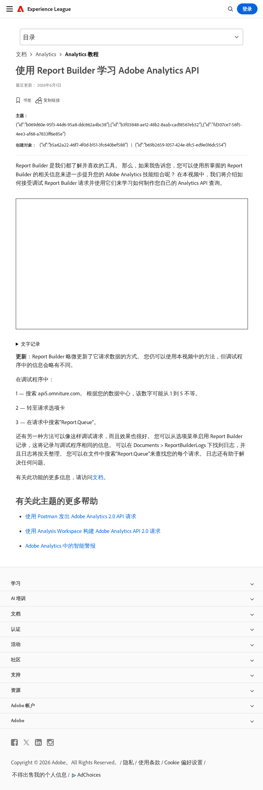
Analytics (46, 54)
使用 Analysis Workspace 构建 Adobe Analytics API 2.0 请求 (93, 530)
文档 (21, 54)
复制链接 (51, 100)
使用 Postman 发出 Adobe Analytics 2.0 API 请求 (80, 516)
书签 (27, 100)
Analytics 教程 (82, 54)
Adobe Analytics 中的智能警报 (60, 545)
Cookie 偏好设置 (183, 762)
